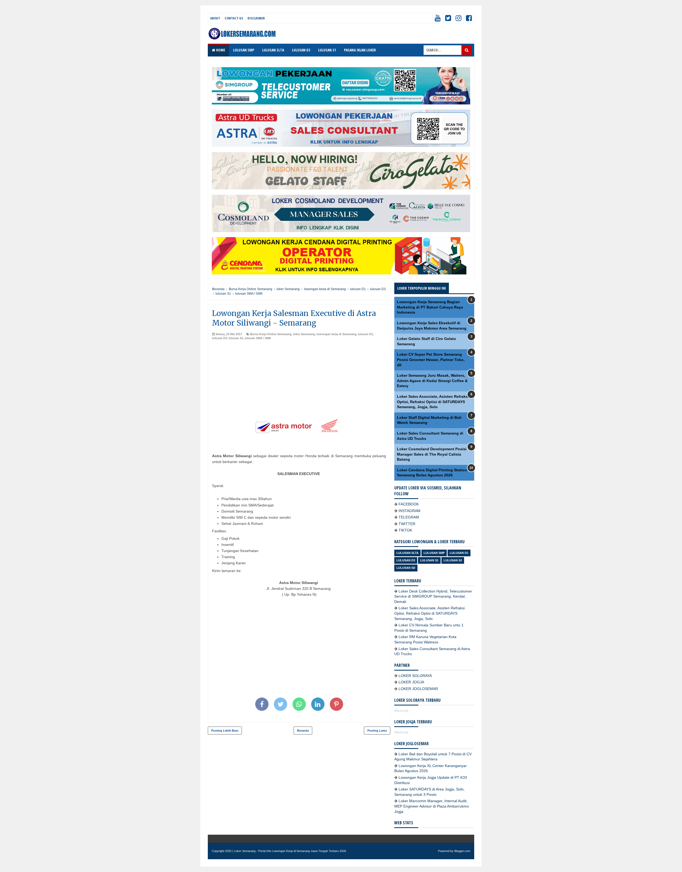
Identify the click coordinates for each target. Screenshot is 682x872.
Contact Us (234, 18)
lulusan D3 (219, 338)
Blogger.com (462, 851)
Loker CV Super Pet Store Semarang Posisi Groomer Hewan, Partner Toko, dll (431, 359)
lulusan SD (405, 567)
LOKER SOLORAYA (415, 676)
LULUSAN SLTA (273, 49)
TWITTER (407, 524)
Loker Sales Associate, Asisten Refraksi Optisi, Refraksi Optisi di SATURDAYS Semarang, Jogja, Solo (433, 401)
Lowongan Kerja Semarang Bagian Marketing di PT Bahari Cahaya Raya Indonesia (430, 307)
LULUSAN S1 (327, 49)
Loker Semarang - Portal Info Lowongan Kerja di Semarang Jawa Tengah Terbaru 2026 (290, 851)
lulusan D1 (365, 334)
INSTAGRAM (409, 511)
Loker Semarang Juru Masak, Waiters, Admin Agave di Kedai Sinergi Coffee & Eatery (432, 380)
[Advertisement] (299, 380)
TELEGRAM (409, 517)
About (215, 18)
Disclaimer (256, 18)
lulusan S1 (236, 338)
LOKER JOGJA (411, 682)
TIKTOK (405, 530)
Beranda (303, 730)
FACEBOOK (409, 504)
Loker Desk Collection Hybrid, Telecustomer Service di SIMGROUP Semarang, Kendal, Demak (433, 596)
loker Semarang (304, 334)
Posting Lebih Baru (224, 730)
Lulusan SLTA (407, 552)
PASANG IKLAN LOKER (360, 49)
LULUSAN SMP (243, 49)
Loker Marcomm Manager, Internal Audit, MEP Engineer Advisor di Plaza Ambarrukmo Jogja (431, 806)
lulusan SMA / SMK (258, 338)
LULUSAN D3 (301, 49)
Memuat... (402, 710)
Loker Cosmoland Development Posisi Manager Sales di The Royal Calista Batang (431, 454)
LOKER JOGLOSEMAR (418, 689)
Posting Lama (377, 730)
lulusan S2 (453, 560)
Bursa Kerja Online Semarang (270, 334)
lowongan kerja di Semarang (336, 334)
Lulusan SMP (434, 552)
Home (220, 49)
